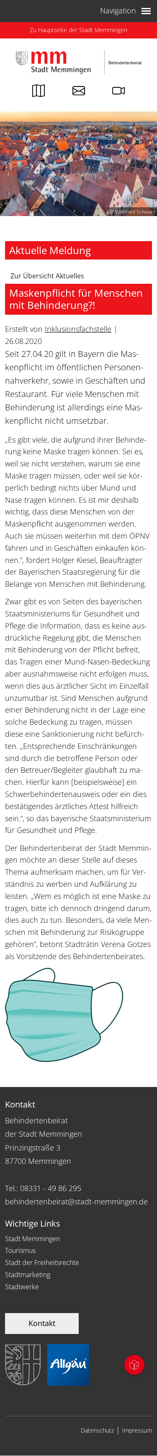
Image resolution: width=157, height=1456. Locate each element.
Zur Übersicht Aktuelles (47, 275)
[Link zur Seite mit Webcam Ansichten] (118, 93)
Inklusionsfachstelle (78, 329)
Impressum (137, 1430)
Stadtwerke (22, 1286)
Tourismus (20, 1250)
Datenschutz (97, 1430)
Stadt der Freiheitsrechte (42, 1262)
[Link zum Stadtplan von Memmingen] (38, 93)
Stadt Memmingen (32, 1238)
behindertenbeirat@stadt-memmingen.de (76, 1201)
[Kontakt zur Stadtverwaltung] (78, 93)
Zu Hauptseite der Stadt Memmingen (78, 30)
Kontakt (41, 1323)
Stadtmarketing (27, 1274)
